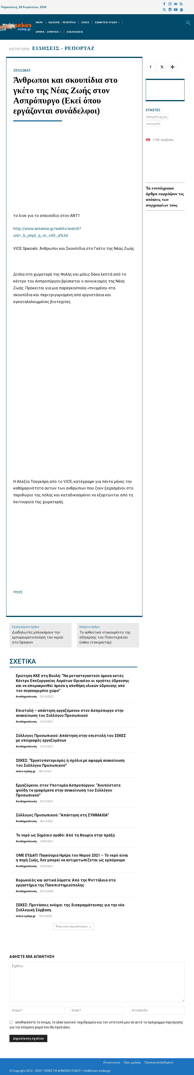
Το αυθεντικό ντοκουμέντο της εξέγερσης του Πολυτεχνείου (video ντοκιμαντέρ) (105, 637)
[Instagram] (170, 4)
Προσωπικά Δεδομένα (159, 1062)
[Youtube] (175, 10)
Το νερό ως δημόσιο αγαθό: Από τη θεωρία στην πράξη (65, 835)
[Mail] (175, 4)
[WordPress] (170, 10)
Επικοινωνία (111, 1062)
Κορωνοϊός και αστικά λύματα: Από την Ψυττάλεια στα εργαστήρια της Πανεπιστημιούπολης (65, 882)
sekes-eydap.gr (25, 771)
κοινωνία (153, 123)
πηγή (17, 591)
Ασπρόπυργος (157, 117)
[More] (172, 67)
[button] (188, 23)
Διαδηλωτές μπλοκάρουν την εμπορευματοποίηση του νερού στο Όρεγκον (37, 637)
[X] (164, 10)
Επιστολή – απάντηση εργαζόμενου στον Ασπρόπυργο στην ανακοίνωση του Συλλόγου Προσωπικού (69, 713)
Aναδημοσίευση (26, 696)
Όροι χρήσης (132, 1062)
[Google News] (181, 10)
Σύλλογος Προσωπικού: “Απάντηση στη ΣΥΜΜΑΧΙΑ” (62, 815)
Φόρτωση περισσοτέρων (72, 926)
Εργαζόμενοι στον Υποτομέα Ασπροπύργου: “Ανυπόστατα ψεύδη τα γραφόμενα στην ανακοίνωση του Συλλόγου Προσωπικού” (68, 790)
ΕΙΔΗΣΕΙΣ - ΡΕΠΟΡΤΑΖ (63, 48)
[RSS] (181, 4)
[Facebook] (164, 4)
